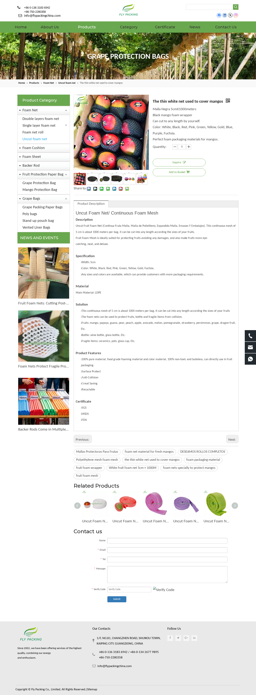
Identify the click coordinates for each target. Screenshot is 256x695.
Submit (117, 599)
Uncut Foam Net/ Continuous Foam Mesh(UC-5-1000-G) (217, 521)
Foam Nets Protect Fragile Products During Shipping (43, 366)
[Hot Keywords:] (235, 7)
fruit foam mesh (87, 476)
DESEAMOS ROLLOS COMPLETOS (202, 452)
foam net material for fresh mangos (149, 452)
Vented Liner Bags (36, 228)
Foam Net (30, 110)
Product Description (91, 204)
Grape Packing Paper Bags (42, 207)
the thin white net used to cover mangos (152, 460)
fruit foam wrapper (89, 468)
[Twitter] (230, 15)
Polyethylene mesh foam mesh (97, 460)
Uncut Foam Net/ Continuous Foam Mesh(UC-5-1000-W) (95, 521)
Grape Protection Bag (39, 183)
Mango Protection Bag (39, 190)
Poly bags (29, 214)
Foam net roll (32, 132)
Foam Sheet (31, 157)
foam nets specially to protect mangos (189, 468)
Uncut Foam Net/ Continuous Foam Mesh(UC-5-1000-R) (125, 521)
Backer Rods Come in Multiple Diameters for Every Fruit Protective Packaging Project (43, 429)
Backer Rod (31, 166)
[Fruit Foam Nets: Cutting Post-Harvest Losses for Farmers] (43, 273)
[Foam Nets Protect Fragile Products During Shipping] (43, 336)
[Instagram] (236, 15)
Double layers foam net (40, 119)
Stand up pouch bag (38, 221)
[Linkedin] (224, 15)
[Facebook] (219, 15)
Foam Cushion (33, 148)
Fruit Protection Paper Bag (42, 174)
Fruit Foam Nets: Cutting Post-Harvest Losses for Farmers (43, 303)
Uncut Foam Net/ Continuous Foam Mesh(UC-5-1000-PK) (156, 521)
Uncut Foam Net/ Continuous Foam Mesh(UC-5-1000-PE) (186, 521)
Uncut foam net (34, 139)
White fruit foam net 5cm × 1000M (132, 468)
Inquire (176, 162)
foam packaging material (203, 460)
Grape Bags (31, 199)
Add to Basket (177, 172)
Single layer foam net (38, 126)
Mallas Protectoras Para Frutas (97, 452)
